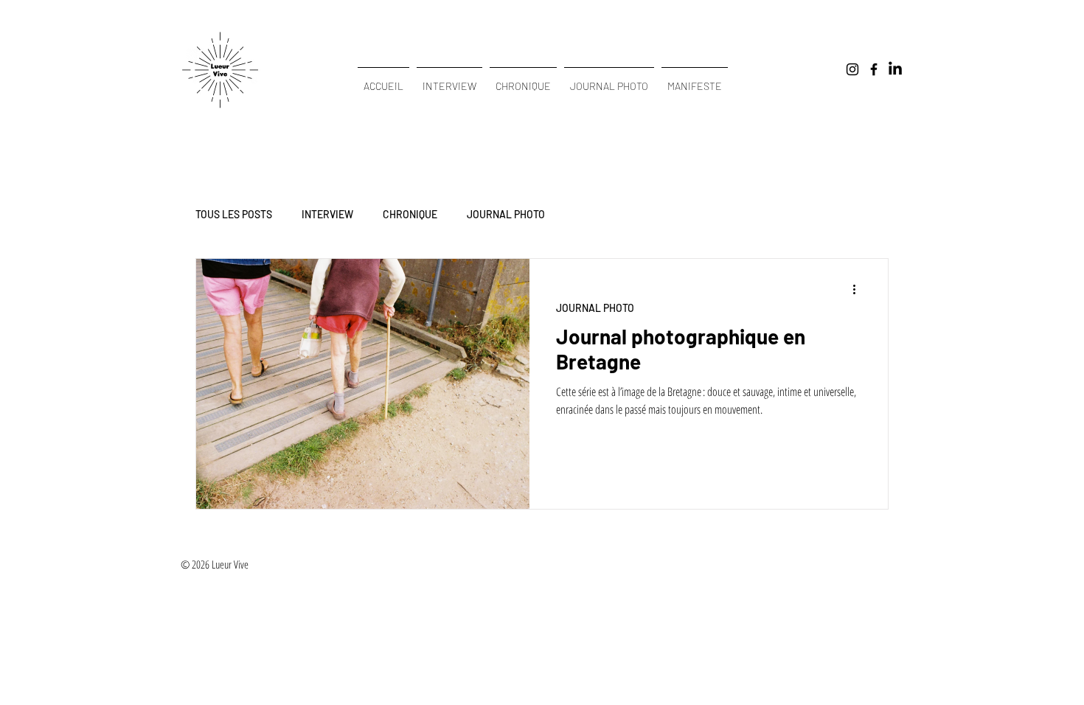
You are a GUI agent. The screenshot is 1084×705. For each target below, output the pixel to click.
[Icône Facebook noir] (874, 69)
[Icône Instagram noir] (852, 69)
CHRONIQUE (410, 214)
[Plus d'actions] (859, 289)
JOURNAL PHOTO (506, 214)
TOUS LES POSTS (233, 214)
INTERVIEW (327, 214)
